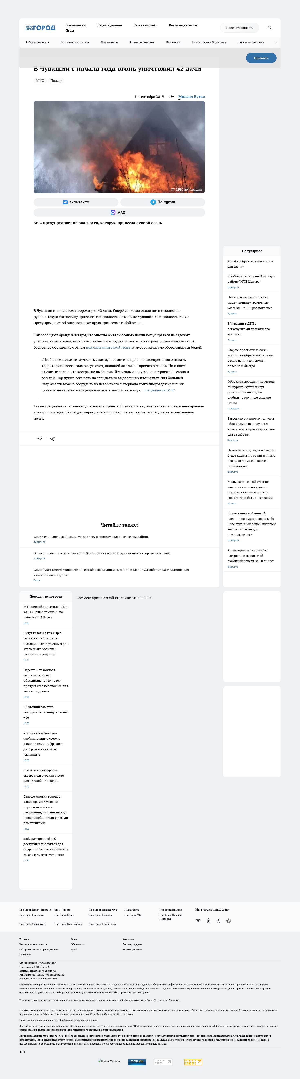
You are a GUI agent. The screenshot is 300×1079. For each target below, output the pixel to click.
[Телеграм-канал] (162, 202)
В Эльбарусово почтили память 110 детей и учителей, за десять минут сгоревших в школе (102, 555)
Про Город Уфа (133, 914)
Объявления (78, 944)
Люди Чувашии (109, 25)
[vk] (39, 438)
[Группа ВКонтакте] (76, 202)
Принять (261, 58)
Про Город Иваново (171, 909)
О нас (74, 939)
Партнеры (25, 954)
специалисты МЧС (159, 390)
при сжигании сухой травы (108, 347)
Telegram (24, 939)
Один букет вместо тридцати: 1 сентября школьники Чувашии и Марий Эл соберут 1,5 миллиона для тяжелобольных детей (111, 575)
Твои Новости (62, 909)
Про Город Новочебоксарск (35, 909)
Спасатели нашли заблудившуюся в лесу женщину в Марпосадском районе (91, 538)
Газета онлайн (146, 25)
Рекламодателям (183, 25)
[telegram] (54, 438)
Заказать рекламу (251, 42)
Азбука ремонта (37, 42)
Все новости (76, 25)
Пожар (56, 80)
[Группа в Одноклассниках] (208, 921)
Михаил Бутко (191, 96)
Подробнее (127, 1014)
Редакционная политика (33, 944)
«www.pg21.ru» (47, 962)
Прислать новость (239, 28)
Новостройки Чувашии (209, 42)
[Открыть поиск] (269, 28)
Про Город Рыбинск (100, 914)
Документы (109, 42)
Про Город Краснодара (102, 924)
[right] (276, 42)
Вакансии (173, 42)
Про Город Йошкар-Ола (103, 909)
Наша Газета (131, 909)
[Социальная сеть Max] (119, 212)
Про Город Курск (64, 914)
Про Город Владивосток (68, 924)
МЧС (40, 80)
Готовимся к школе (75, 42)
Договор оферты (132, 944)
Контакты (128, 939)
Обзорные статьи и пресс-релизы (38, 949)
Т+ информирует (142, 42)
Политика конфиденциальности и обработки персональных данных (58, 1019)
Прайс (74, 949)
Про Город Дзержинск (32, 924)
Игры (70, 30)
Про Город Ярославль (31, 914)
